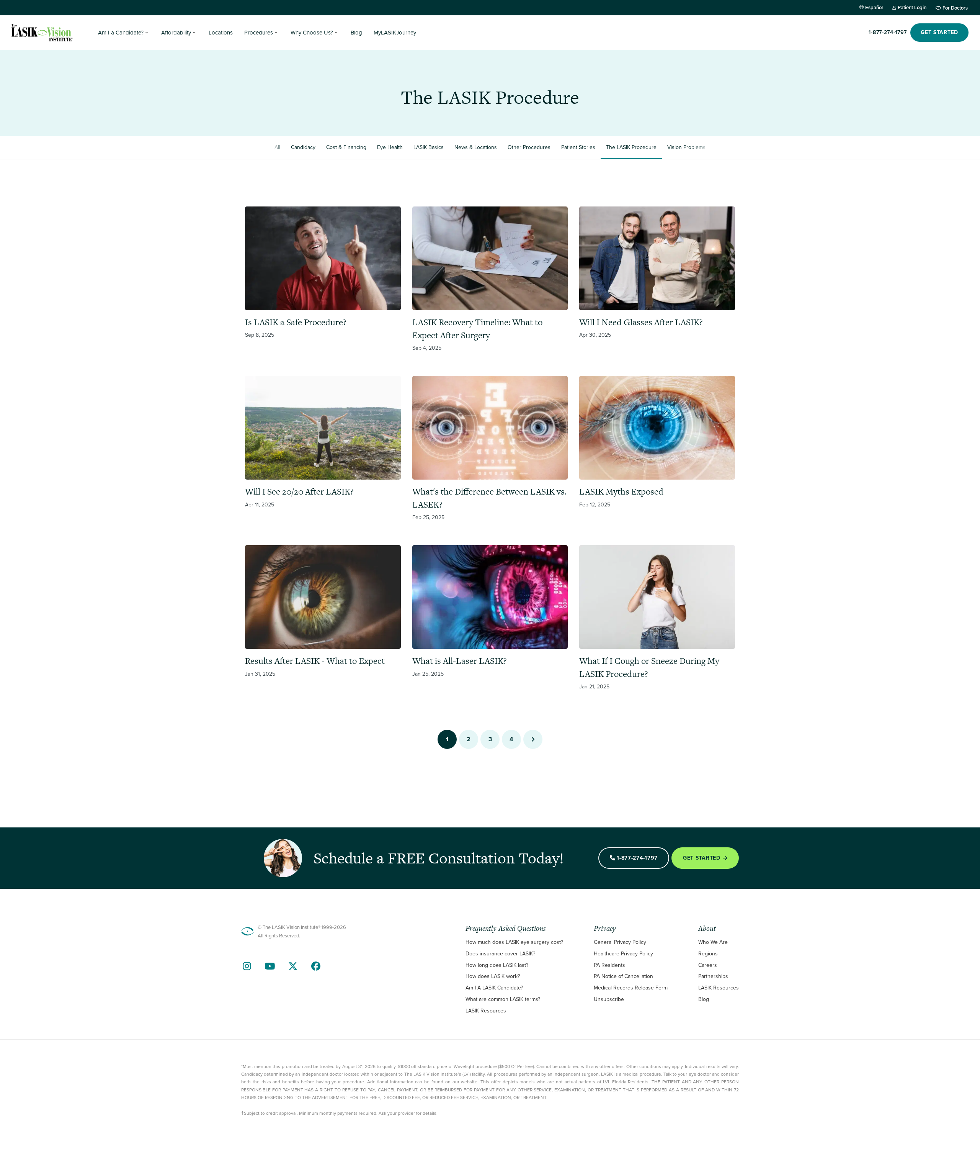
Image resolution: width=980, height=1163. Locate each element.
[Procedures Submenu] (276, 32)
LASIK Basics (428, 147)
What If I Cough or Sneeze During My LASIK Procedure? (649, 667)
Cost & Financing (346, 147)
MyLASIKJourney (395, 32)
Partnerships (713, 976)
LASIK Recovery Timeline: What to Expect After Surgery (477, 328)
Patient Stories (578, 147)
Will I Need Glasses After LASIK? (641, 322)
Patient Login (912, 7)
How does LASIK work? (493, 976)
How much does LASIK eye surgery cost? (514, 942)
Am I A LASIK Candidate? (494, 988)
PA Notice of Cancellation (623, 976)
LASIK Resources (486, 1011)
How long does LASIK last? (497, 965)
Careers (707, 965)
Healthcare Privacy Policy (623, 954)
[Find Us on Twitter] (293, 966)
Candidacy (303, 147)
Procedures (258, 32)
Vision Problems (686, 147)
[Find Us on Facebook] (316, 966)
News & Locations (475, 147)
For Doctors (955, 7)
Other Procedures (529, 147)
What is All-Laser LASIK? (459, 661)
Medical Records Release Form (631, 988)
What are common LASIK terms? (503, 999)
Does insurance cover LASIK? (500, 954)
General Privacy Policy (620, 942)
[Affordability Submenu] (194, 32)
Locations (221, 32)
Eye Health (390, 147)
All (277, 147)
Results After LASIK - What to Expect (315, 661)
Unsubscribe (609, 999)
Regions (708, 954)
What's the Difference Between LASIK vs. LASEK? (489, 498)
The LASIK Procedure (631, 147)
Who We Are (713, 942)
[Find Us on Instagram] (247, 966)
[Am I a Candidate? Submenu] (147, 32)
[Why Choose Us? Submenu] (336, 32)
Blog (356, 32)
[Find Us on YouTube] (270, 966)
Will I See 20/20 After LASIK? (299, 491)
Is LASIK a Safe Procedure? (295, 322)
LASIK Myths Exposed (621, 491)
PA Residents (609, 965)
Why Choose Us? (312, 32)
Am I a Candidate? (121, 32)
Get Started (701, 858)
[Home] (42, 32)
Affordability (176, 32)
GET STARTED (939, 32)
